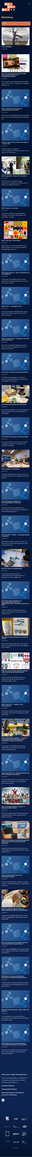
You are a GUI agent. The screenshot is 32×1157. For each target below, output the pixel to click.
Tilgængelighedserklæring (9, 1089)
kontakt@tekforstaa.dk (8, 1086)
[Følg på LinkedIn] (3, 1100)
